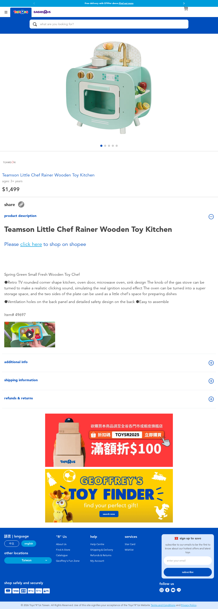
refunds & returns (18, 398)
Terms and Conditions (163, 605)
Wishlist (129, 549)
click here (31, 244)
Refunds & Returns (100, 555)
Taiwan (27, 560)
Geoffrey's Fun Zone (68, 560)
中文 (11, 543)
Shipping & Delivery (101, 549)
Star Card (130, 544)
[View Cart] (185, 8)
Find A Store (63, 549)
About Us (61, 544)
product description (20, 216)
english (28, 543)
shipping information (21, 380)
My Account (97, 560)
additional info (16, 362)
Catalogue (62, 555)
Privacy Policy (188, 605)
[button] (184, 3)
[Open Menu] (6, 11)
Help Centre (97, 544)
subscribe (188, 572)
